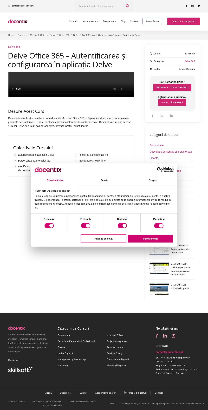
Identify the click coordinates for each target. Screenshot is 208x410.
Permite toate (150, 238)
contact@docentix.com (170, 352)
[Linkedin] (165, 336)
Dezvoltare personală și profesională (171, 151)
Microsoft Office (38, 35)
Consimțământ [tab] (55, 180)
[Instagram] (173, 336)
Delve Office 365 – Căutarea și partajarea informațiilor (181, 249)
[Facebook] (157, 336)
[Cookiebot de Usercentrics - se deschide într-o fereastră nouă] (159, 169)
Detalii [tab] (104, 180)
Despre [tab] (153, 180)
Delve (53, 35)
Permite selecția (103, 238)
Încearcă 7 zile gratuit (172, 87)
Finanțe (154, 158)
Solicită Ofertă (172, 102)
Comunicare (157, 145)
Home (11, 35)
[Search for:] (104, 6)
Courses (22, 35)
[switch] (85, 225)
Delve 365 (64, 35)
